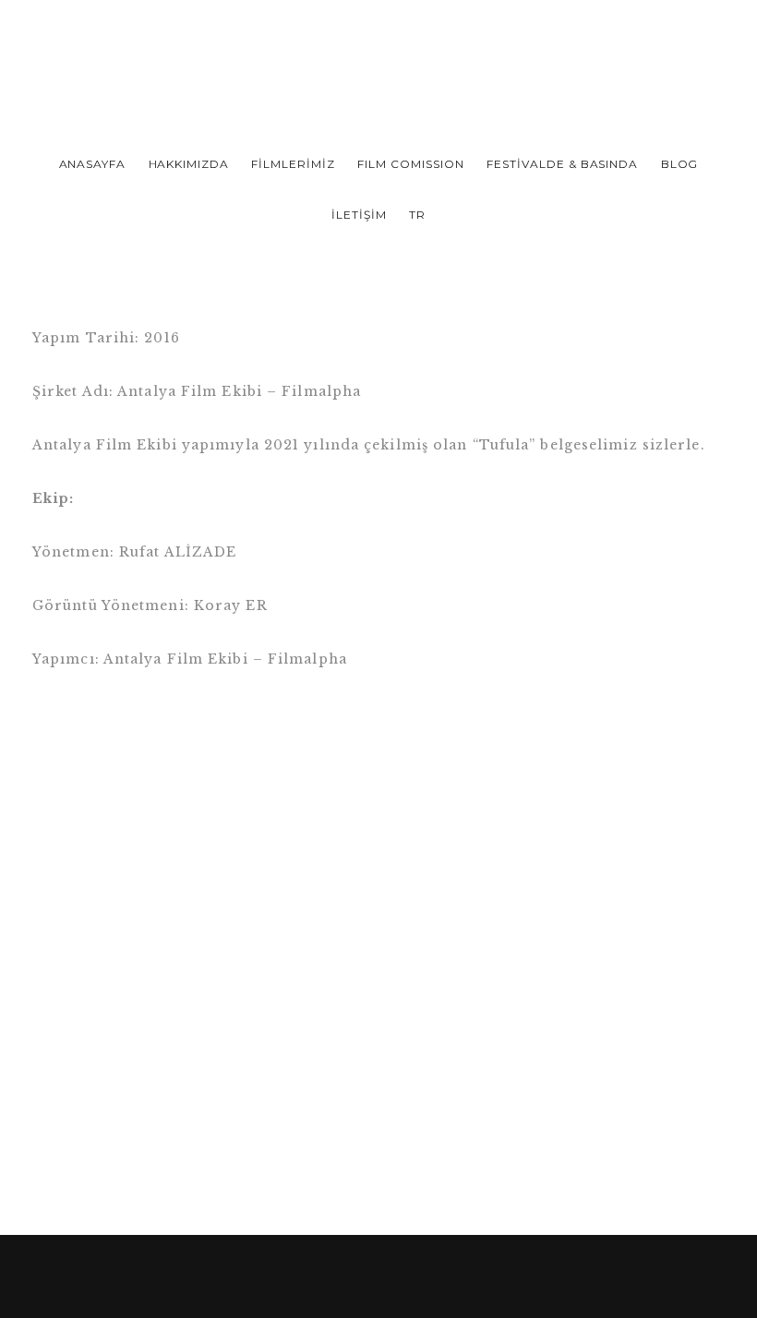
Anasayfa (92, 164)
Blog (680, 164)
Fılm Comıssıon (410, 164)
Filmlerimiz (293, 164)
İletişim (359, 215)
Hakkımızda (189, 164)
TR (417, 215)
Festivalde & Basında (562, 164)
